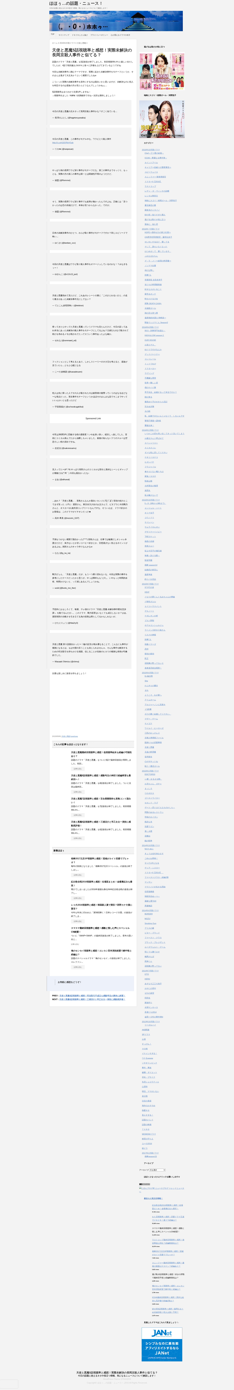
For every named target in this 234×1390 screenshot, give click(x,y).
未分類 (145, 1096)
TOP (52, 34)
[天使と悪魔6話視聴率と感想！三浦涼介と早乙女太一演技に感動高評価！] (60, 836)
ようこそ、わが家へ (153, 695)
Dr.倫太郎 (149, 676)
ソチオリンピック (149, 1063)
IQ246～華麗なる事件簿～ (156, 158)
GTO (147, 974)
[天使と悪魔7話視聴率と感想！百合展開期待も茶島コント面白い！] (60, 813)
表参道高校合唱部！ (153, 668)
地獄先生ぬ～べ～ (152, 896)
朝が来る (148, 397)
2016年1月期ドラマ (150, 430)
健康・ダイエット (149, 1072)
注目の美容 (146, 1101)
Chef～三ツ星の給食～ (154, 153)
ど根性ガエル (150, 601)
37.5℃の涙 (149, 587)
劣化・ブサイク (148, 1077)
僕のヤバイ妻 (150, 387)
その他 (145, 1049)
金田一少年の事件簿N (154, 1017)
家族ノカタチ (150, 476)
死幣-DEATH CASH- (153, 303)
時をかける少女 (151, 299)
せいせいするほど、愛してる (157, 242)
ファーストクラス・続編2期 (156, 877)
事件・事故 (146, 1068)
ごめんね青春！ (151, 858)
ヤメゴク (148, 723)
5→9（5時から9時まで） (155, 503)
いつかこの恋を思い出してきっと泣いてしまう (164, 433)
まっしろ (148, 788)
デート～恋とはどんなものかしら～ (160, 807)
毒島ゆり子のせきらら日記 (156, 402)
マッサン (148, 882)
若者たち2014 (151, 1012)
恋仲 (146, 649)
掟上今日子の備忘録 (153, 551)
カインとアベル (151, 163)
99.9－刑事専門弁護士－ (155, 331)
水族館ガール (150, 308)
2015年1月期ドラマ (150, 771)
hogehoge (74, 736)
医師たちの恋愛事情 (153, 742)
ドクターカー (150, 368)
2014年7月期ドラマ (150, 971)
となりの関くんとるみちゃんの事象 (160, 597)
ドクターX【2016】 (153, 181)
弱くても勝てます (152, 952)
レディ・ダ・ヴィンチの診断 (157, 191)
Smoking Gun (150, 923)
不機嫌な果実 (150, 378)
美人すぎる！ (147, 1115)
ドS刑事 (148, 709)
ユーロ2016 (147, 1143)
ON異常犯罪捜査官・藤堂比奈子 (158, 237)
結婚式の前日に (151, 570)
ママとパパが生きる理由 (155, 887)
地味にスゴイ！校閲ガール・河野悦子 (161, 200)
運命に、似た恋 (151, 224)
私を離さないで (151, 495)
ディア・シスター (152, 868)
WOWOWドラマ (149, 1134)
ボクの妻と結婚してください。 (158, 714)
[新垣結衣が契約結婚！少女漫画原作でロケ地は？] (162, 71)
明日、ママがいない (150, 1091)
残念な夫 (148, 822)
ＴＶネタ (146, 1129)
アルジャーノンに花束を (155, 704)
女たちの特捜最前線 (153, 284)
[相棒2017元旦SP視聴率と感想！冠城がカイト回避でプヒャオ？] (60, 870)
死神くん (148, 961)
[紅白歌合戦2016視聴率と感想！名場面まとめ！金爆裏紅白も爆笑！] (60, 894)
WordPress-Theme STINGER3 (117, 1379)
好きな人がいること (153, 289)
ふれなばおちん (151, 256)
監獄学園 (148, 560)
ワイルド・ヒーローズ (154, 728)
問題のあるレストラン (154, 812)
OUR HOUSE (150, 340)
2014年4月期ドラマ (150, 910)
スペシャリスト (151, 443)
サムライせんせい (152, 527)
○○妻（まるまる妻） (153, 779)
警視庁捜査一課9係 (153, 421)
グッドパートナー (152, 354)
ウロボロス (149, 793)
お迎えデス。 (150, 345)
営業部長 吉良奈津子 (153, 280)
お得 (144, 1039)
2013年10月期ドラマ (151, 1022)
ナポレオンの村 (151, 616)
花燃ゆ (147, 836)
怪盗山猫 (148, 481)
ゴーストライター (152, 798)
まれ (146, 690)
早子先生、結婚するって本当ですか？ (161, 392)
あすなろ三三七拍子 (153, 984)
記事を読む (78, 769)
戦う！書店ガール (152, 766)
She (146, 681)
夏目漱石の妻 (150, 205)
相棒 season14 (151, 565)
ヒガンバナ (149, 462)
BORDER (149, 914)
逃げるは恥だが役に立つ (155, 219)
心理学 (145, 1087)
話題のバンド (147, 1120)
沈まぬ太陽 (149, 406)
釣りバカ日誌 (150, 579)
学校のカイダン (151, 817)
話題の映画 (146, 1124)
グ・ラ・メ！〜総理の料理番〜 (158, 261)
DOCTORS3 (150, 774)
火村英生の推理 (151, 486)
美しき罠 (148, 831)
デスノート (149, 611)
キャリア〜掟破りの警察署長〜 (158, 167)
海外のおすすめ (148, 1106)
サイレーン (149, 522)
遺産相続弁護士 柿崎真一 (155, 318)
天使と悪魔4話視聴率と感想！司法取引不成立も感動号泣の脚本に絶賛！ (92, 996)
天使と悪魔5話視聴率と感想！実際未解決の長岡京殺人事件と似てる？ (117, 1372)
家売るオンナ (150, 294)
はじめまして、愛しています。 (158, 251)
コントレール (150, 359)
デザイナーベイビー (153, 532)
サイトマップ (64, 35)
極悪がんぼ (149, 956)
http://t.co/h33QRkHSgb (62, 142)
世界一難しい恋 (151, 383)
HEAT (147, 592)
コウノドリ (149, 517)
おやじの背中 (150, 988)
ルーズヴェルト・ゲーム (155, 947)
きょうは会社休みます (154, 854)
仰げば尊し (149, 270)
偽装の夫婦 (149, 541)
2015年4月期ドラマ (150, 673)
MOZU (147, 919)
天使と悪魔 (66, 736)
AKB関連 (145, 1030)
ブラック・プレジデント (155, 942)
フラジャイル (150, 467)
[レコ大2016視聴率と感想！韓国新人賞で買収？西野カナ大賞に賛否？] (60, 917)
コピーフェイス (151, 172)
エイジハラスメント (153, 606)
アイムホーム (150, 700)
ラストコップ (150, 186)
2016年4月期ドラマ (150, 327)
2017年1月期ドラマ (150, 1153)
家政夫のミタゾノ (152, 210)
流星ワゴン (149, 826)
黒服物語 (148, 906)
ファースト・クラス (153, 938)
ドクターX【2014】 (154, 872)
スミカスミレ (150, 448)
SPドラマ (146, 1034)
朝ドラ (145, 1148)
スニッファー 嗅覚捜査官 (155, 177)
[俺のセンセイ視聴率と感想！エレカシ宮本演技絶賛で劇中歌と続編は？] (60, 963)
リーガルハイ (150, 1025)
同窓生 (147, 998)
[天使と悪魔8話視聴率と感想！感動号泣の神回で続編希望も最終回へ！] (60, 790)
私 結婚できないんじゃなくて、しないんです (164, 416)
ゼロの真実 (149, 993)
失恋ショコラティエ (150, 1082)
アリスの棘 (149, 928)
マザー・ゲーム (151, 719)
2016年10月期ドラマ (151, 150)
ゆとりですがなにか (153, 349)
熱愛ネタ (146, 1110)
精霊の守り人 (147, 1139)
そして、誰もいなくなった (156, 247)
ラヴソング (149, 373)
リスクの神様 (150, 635)
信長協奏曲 (149, 891)
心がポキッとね (151, 761)
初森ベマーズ (150, 644)
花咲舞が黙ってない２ (154, 663)
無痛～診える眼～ (152, 555)
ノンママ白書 (150, 265)
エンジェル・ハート (153, 508)
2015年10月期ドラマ (151, 500)
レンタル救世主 (151, 196)
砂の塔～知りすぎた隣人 (155, 215)
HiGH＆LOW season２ (154, 335)
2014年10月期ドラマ (151, 845)
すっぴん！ (146, 1044)
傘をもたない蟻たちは (154, 471)
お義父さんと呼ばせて (154, 438)
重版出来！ (149, 425)
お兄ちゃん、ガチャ (153, 784)
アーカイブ (144, 1170)
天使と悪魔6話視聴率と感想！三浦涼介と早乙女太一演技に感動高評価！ (92, 999)
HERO (147, 979)
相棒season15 (151, 1156)
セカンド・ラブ (151, 803)
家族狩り (148, 1003)
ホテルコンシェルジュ (154, 625)
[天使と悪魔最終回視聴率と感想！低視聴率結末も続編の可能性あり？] (60, 767)
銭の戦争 (148, 841)
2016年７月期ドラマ (151, 229)
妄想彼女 (148, 757)
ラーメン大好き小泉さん (155, 630)
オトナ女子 (149, 513)
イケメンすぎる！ (149, 1053)
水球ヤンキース (151, 1007)
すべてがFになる (152, 863)
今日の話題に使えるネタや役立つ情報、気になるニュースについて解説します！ (117, 1376)
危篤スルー (149, 546)
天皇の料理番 (150, 752)
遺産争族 (148, 574)
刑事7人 (148, 275)
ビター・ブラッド (152, 933)
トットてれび (150, 364)
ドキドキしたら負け (80, 35)
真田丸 (147, 490)
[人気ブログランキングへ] (144, 1183)
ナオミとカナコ (151, 457)
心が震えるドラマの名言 (120, 35)
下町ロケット (150, 536)
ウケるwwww (147, 1058)
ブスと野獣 (149, 620)
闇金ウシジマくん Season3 (156, 322)
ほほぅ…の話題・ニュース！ (76, 3)
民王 (146, 658)
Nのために (149, 849)
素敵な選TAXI (150, 901)
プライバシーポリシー (99, 35)
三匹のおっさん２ (152, 733)
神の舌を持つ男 (151, 313)
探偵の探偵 (149, 654)
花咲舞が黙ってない (153, 966)
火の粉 (147, 411)
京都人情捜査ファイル (154, 738)
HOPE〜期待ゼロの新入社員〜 (158, 232)
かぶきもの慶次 (151, 685)
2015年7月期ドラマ (150, 584)
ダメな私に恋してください (156, 452)
